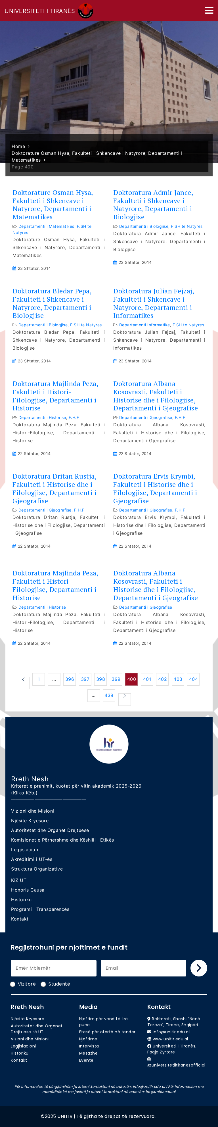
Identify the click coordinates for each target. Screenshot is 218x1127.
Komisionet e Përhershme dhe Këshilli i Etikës (62, 840)
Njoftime (88, 1039)
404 (193, 679)
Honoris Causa (28, 890)
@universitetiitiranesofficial (176, 1065)
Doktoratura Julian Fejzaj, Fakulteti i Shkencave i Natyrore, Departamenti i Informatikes (153, 303)
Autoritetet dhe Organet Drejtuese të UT (37, 1029)
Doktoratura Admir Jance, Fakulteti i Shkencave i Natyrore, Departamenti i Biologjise (153, 204)
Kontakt (20, 919)
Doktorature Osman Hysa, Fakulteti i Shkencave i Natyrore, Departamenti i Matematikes (52, 204)
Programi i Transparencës (40, 909)
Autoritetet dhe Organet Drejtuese (50, 830)
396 (69, 679)
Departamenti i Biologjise (144, 226)
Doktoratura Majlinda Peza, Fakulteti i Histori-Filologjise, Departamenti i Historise (55, 395)
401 (147, 679)
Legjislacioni (23, 1046)
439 (109, 695)
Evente (86, 1060)
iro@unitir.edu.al (161, 1091)
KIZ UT (18, 880)
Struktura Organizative (37, 869)
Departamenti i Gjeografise (145, 417)
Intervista (89, 1046)
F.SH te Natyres (187, 226)
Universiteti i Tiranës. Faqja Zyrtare (171, 1049)
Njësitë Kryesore (30, 820)
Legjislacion (24, 849)
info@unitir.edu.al (171, 1032)
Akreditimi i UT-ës (31, 859)
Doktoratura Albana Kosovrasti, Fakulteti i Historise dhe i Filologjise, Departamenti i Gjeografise (155, 395)
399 (116, 679)
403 (178, 679)
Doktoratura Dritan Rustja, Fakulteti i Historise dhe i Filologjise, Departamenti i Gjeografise (54, 488)
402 (162, 679)
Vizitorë (27, 984)
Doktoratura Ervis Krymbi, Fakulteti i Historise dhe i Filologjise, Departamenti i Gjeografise (155, 488)
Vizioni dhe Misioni (32, 811)
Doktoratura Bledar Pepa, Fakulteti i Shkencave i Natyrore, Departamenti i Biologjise (51, 303)
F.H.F (74, 417)
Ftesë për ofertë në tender (107, 1032)
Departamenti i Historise (42, 417)
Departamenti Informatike (144, 324)
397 (85, 679)
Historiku (21, 899)
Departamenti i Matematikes (46, 226)
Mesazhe (88, 1053)
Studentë (59, 984)
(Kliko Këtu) (24, 793)
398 (100, 679)
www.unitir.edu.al (170, 1039)
